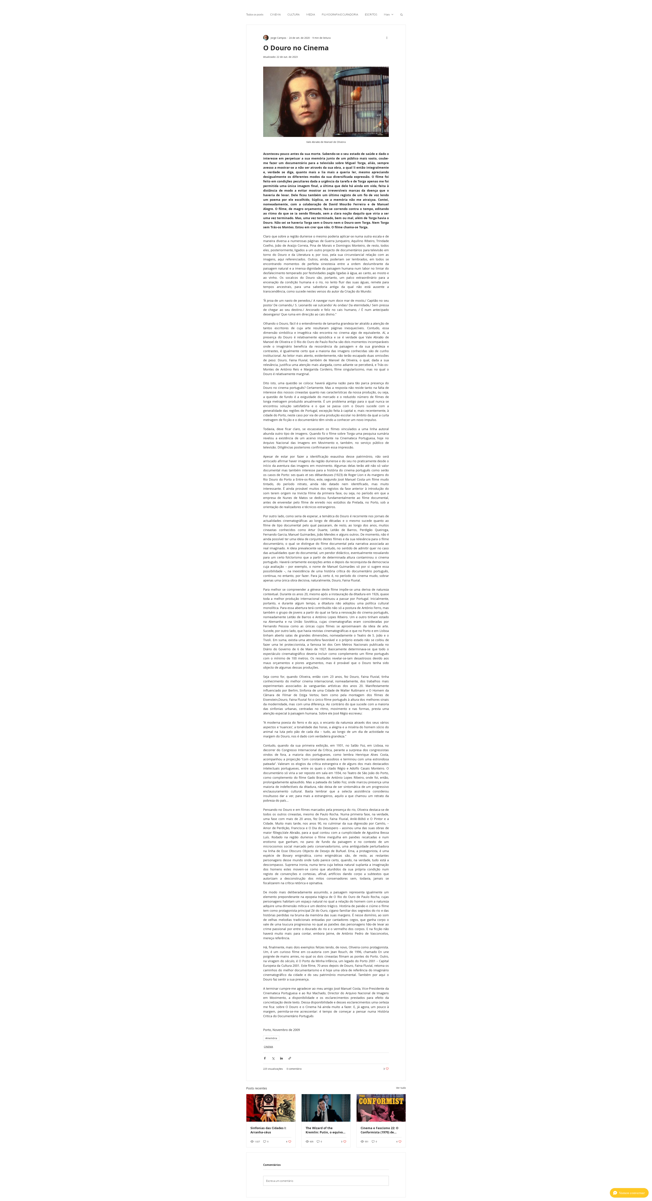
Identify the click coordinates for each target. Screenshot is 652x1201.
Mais (387, 14)
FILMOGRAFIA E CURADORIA (340, 14)
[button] (401, 14)
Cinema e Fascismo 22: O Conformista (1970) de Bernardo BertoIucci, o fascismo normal (379, 1130)
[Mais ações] (387, 38)
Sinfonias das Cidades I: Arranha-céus (268, 1130)
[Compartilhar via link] (289, 1058)
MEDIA (310, 14)
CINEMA (275, 14)
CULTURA (293, 14)
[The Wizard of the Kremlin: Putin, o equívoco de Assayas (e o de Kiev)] (326, 1108)
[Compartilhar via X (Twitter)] (273, 1058)
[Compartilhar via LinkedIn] (281, 1058)
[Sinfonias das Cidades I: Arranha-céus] (270, 1108)
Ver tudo (401, 1087)
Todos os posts (254, 14)
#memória (271, 1038)
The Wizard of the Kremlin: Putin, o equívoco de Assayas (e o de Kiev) (326, 1130)
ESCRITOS (371, 14)
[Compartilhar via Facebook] (264, 1058)
